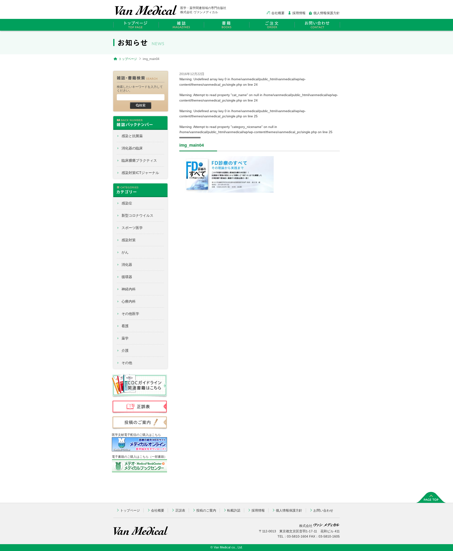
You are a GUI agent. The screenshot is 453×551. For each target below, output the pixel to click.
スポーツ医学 (132, 228)
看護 (125, 326)
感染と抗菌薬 (132, 136)
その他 (127, 363)
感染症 (127, 203)
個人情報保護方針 (326, 13)
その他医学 (130, 314)
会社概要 (278, 13)
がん (125, 252)
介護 (125, 350)
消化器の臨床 (132, 148)
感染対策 (129, 240)
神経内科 (129, 289)
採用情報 (299, 13)
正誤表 (180, 510)
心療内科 (129, 301)
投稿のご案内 (206, 510)
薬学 (125, 338)
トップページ (130, 510)
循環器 (127, 277)
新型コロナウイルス (137, 215)
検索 (142, 105)
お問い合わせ (323, 510)
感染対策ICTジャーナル (140, 173)
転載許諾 (233, 510)
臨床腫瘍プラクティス (139, 160)
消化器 (127, 265)
